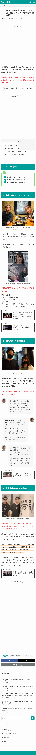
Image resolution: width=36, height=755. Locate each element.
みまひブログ (6, 2)
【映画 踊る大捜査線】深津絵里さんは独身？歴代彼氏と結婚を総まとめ (18, 710)
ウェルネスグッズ (10, 734)
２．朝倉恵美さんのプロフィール (15, 148)
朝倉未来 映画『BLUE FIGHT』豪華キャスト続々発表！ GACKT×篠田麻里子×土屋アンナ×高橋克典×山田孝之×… (23, 315)
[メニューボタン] (34, 2)
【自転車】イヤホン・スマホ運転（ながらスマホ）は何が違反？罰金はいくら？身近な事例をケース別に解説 (17, 695)
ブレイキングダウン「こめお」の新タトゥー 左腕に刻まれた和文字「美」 (22, 327)
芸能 (6, 737)
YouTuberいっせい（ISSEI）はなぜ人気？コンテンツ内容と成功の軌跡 (17, 702)
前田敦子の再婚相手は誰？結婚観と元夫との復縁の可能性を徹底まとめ (17, 680)
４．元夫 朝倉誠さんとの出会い (15, 154)
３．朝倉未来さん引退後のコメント (16, 151)
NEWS (7, 730)
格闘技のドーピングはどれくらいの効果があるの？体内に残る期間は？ (22, 475)
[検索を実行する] (33, 718)
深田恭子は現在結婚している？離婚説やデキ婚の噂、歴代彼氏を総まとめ (17, 688)
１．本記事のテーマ (11, 145)
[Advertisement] (18, 45)
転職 (6, 741)
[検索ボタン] (30, 2)
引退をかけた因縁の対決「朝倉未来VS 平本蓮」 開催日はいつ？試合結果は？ (23, 573)
